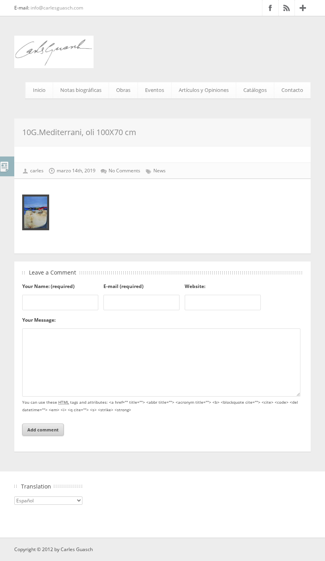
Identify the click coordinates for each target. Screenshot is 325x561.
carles (37, 170)
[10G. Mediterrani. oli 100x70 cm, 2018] (162, 212)
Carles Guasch (77, 549)
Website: (195, 286)
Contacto (292, 90)
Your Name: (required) (48, 286)
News (159, 170)
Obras (123, 90)
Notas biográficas (80, 90)
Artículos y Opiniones (204, 90)
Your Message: (38, 320)
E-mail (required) (123, 286)
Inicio (39, 90)
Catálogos (255, 90)
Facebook (270, 8)
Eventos (154, 90)
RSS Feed (286, 8)
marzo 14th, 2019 (76, 170)
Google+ (303, 8)
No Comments (124, 170)
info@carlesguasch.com (57, 7)
